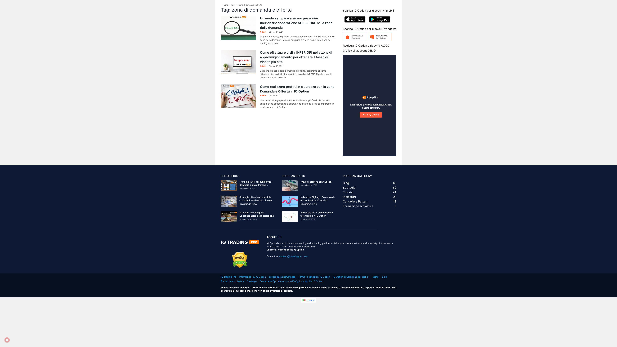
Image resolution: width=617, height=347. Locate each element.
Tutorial (375, 276)
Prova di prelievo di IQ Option (315, 181)
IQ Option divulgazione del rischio (350, 276)
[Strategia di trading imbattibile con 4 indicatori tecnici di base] (229, 201)
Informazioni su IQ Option (252, 276)
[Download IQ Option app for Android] (380, 23)
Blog (384, 276)
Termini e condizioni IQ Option (314, 276)
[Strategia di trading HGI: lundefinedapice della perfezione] (229, 216)
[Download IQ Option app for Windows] (380, 40)
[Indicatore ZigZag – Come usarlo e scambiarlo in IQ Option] (290, 201)
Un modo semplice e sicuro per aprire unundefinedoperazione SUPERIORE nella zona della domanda (296, 23)
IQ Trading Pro (228, 276)
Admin (263, 32)
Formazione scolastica (232, 281)
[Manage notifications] (7, 340)
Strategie (252, 281)
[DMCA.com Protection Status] (239, 267)
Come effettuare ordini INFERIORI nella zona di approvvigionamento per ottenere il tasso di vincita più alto (296, 57)
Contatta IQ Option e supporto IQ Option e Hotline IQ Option (291, 281)
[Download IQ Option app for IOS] (355, 23)
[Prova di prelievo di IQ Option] (290, 185)
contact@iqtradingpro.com (293, 256)
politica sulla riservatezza (282, 276)
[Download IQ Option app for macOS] (355, 40)
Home (225, 5)
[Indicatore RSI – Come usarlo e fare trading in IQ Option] (290, 216)
